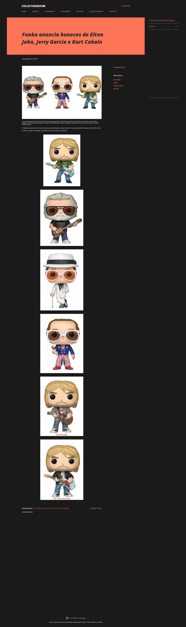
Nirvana (116, 89)
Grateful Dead (118, 86)
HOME (24, 11)
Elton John (116, 80)
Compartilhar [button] (119, 67)
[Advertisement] (58, 584)
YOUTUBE (79, 11)
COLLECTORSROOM (33, 6)
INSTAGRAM (65, 11)
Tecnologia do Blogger (77, 618)
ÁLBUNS (35, 11)
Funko (115, 83)
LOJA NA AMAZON (96, 11)
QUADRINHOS (50, 11)
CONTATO (113, 11)
